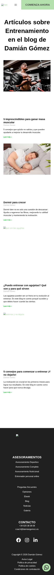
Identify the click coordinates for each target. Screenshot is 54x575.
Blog (27, 501)
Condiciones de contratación (27, 569)
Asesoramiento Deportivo (27, 462)
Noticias (27, 506)
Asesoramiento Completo (27, 467)
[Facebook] (18, 540)
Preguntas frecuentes (27, 487)
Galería (27, 510)
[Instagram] (27, 540)
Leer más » (7, 137)
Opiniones (27, 492)
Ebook (27, 496)
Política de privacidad (27, 562)
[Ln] (35, 540)
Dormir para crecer (14, 202)
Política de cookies (27, 566)
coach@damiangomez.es (27, 529)
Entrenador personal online (27, 476)
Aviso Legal (27, 559)
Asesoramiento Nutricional (27, 471)
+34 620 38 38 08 (27, 526)
